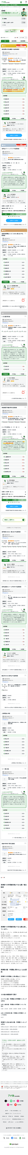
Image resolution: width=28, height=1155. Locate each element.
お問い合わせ (10, 1122)
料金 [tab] (15, 118)
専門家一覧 (10, 1116)
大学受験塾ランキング (8, 1083)
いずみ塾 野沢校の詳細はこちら (18, 398)
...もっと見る (22, 202)
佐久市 (2, 1017)
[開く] (25, 163)
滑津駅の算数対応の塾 (5, 1034)
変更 (24, 18)
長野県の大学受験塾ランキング (19, 1083)
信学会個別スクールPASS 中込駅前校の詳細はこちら (13, 669)
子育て (11, 1104)
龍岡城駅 (19, 1008)
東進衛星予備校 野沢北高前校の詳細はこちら (15, 510)
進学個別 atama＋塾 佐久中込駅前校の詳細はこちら (14, 580)
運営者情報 (16, 1116)
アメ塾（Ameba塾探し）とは (15, 1110)
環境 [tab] (23, 118)
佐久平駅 (24, 1008)
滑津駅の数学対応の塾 (14, 1031)
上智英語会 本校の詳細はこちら (18, 763)
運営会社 (4, 1122)
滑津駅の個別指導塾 (14, 1034)
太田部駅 (10, 1008)
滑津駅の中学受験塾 (5, 1029)
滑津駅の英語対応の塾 (5, 1031)
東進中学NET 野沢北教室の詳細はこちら (16, 870)
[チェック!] (23, 300)
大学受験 (21, 1101)
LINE (14, 1101)
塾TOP (2, 6)
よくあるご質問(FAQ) (19, 1122)
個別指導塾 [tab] (14, 41)
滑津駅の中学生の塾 (13, 1026)
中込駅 (2, 1008)
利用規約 (22, 1116)
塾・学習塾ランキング (8, 6)
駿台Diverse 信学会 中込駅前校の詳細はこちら (15, 707)
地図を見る (6, 55)
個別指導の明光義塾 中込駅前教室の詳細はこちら (14, 139)
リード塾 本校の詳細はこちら (18, 837)
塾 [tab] (5, 41)
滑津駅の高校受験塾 (13, 1029)
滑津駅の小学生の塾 (5, 1026)
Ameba (7, 1138)
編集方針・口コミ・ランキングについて (13, 1113)
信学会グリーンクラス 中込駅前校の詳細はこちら (14, 224)
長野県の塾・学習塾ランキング (19, 6)
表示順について (5, 37)
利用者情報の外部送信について (18, 1119)
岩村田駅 (15, 1008)
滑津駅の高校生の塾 (22, 1026)
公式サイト (11, 919)
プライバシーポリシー (6, 1119)
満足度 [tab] (6, 118)
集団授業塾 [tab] (23, 41)
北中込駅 (6, 1008)
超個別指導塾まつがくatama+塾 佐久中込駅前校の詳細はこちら (13, 307)
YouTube (19, 1104)
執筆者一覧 (4, 1116)
